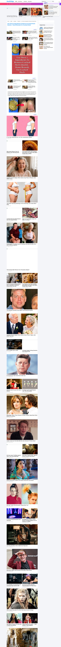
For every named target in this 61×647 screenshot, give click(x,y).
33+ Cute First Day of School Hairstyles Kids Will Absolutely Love (48, 39)
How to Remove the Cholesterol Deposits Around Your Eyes (48, 47)
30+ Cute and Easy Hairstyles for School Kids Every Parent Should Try (48, 43)
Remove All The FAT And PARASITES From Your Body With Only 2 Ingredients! (48, 35)
